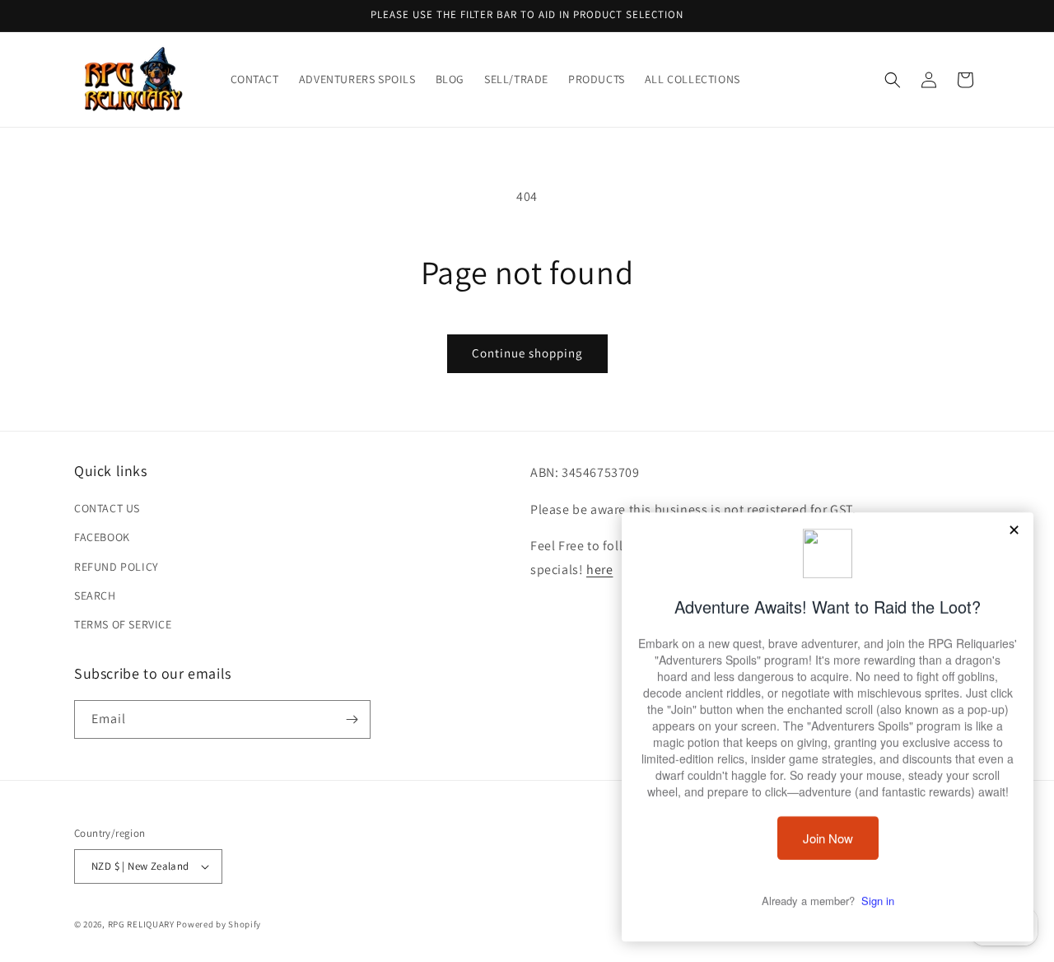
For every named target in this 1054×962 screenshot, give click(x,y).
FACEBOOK (102, 537)
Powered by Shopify (218, 924)
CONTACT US (107, 508)
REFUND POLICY (116, 566)
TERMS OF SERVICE (123, 624)
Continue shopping (527, 353)
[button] (892, 80)
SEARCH (95, 595)
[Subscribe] (351, 719)
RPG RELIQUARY (141, 924)
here (599, 569)
